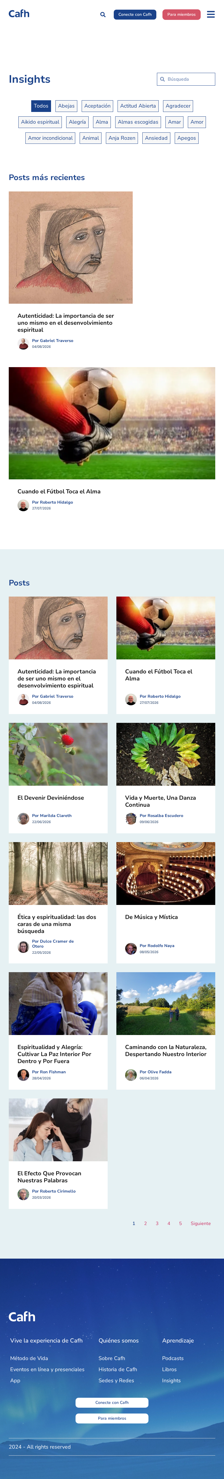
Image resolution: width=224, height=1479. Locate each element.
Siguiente (201, 1223)
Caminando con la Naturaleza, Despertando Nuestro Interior (165, 1050)
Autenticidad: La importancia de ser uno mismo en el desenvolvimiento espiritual (66, 323)
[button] (103, 14)
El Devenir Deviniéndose (51, 798)
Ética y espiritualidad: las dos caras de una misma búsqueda (57, 924)
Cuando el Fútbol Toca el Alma (59, 491)
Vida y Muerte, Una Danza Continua (160, 801)
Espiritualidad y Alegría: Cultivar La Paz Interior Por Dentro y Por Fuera (54, 1054)
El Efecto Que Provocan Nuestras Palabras (49, 1176)
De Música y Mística (151, 917)
